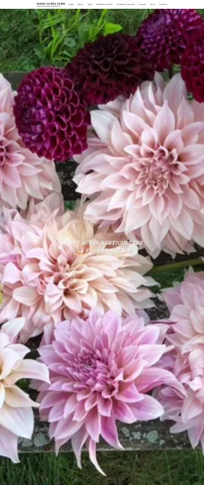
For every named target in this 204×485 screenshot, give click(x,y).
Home (71, 4)
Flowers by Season (126, 4)
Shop (90, 4)
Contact (163, 4)
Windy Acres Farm (50, 3)
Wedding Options (104, 4)
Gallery (142, 4)
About (81, 4)
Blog (152, 4)
